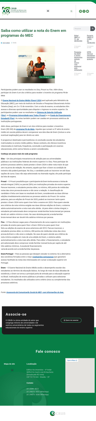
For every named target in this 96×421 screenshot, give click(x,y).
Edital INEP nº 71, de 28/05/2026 (78, 38)
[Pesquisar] (92, 28)
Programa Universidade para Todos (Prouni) (27, 115)
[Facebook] (80, 11)
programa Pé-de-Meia (25, 129)
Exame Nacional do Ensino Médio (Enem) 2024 (22, 100)
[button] (48, 10)
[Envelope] (87, 11)
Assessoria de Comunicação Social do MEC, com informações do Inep (34, 292)
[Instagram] (84, 11)
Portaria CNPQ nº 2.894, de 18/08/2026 (91, 39)
